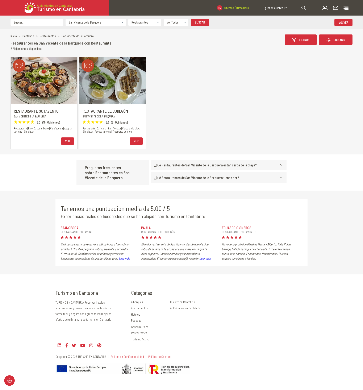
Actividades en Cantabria (185, 308)
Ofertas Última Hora (236, 8)
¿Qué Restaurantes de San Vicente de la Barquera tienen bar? (196, 177)
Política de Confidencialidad (127, 356)
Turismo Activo (140, 339)
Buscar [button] (200, 22)
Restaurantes (48, 36)
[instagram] (91, 345)
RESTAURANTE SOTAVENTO (36, 110)
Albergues (137, 302)
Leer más (124, 258)
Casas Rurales (140, 327)
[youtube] (82, 345)
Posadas (136, 320)
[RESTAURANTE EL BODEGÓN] (112, 80)
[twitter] (74, 345)
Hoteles (135, 314)
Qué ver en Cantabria (182, 302)
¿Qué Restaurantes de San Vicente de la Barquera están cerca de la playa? (205, 165)
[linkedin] (59, 345)
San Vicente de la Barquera (78, 36)
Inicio (14, 36)
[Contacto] (335, 8)
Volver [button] (343, 22)
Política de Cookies (159, 356)
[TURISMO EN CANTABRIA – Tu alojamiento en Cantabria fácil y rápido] (54, 8)
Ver (67, 141)
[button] (303, 8)
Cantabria (28, 36)
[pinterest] (99, 345)
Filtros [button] (304, 40)
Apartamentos (139, 308)
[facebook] (67, 345)
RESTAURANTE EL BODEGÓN (105, 110)
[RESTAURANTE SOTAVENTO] (44, 80)
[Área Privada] (325, 8)
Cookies (9, 380)
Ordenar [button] (339, 40)
